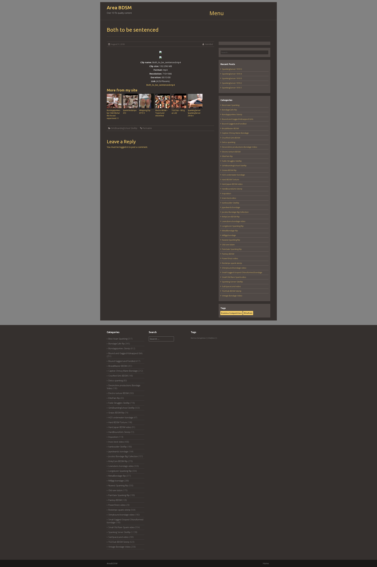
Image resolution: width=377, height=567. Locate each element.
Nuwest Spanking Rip (231, 240)
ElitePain (248, 313)
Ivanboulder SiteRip (230, 202)
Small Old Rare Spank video (234, 277)
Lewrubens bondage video (233, 221)
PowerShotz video (230, 258)
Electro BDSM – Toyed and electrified (161, 113)
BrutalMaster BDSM (230, 128)
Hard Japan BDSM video (232, 184)
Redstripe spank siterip (232, 263)
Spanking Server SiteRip (232, 281)
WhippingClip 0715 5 (144, 111)
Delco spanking (228, 142)
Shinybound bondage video (234, 267)
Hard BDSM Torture (230, 179)
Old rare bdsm (228, 244)
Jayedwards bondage (231, 207)
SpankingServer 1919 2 (232, 83)
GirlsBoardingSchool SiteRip (124, 128)
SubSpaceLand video (231, 286)
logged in (123, 147)
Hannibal (209, 44)
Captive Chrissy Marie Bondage (235, 133)
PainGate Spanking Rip (232, 249)
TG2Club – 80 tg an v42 (178, 111)
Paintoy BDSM (228, 254)
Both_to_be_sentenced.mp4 (160, 84)
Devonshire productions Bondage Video (239, 147)
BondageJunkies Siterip (232, 114)
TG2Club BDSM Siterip (231, 291)
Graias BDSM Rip (229, 170)
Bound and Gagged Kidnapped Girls (237, 119)
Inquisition (226, 193)
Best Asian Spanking (230, 105)
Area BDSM (119, 7)
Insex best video (229, 198)
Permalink (147, 128)
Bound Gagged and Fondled (234, 123)
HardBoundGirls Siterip (232, 188)
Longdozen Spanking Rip (233, 226)
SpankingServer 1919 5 (232, 69)
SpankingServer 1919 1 (232, 87)
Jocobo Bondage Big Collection (235, 212)
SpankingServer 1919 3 (232, 78)
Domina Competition (231, 313)
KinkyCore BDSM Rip (231, 216)
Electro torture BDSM (231, 151)
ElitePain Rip (227, 156)
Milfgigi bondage (229, 235)
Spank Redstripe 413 (130, 111)
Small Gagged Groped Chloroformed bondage (242, 272)
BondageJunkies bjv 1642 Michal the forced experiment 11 (113, 114)
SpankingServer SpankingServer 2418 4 (194, 113)
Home (266, 563)
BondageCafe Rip (229, 109)
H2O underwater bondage (233, 174)
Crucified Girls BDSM (231, 137)
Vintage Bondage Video (232, 295)
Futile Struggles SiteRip (232, 161)
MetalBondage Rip (230, 230)
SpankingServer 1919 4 (232, 73)
